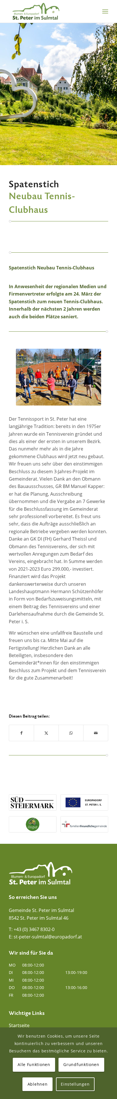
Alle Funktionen (34, 1064)
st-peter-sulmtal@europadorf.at (48, 937)
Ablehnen (38, 1084)
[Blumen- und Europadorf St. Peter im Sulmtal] (48, 11)
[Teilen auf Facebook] (21, 733)
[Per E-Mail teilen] (95, 733)
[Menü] (105, 11)
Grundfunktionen (81, 1064)
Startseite (19, 1025)
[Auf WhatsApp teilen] (71, 733)
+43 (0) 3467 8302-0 (34, 929)
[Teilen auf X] (46, 733)
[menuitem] (105, 11)
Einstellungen (75, 1084)
